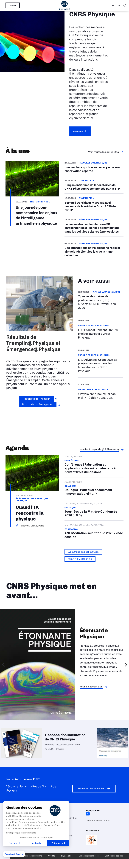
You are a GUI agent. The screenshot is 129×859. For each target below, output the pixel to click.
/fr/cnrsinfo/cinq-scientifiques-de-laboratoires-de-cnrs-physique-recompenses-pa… (93, 184)
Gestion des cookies (114, 856)
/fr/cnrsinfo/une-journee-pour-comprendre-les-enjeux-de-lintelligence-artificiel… (32, 193)
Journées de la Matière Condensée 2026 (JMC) (93, 509)
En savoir (78, 131)
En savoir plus (100, 300)
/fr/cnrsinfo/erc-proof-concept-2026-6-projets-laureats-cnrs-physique (100, 329)
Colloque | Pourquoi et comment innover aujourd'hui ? (93, 488)
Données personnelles (88, 856)
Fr (113, 5)
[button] (14, 854)
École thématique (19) (80, 559)
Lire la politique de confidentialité (21, 833)
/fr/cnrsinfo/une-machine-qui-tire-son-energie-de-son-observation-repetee (93, 168)
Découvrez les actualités (91, 788)
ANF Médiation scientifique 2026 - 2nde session (93, 531)
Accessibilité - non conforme (29, 856)
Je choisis (36, 843)
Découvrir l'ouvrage (91, 710)
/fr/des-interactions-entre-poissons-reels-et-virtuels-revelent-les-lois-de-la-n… (93, 249)
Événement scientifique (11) (83, 552)
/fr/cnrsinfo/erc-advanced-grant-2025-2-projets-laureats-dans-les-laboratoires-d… (100, 360)
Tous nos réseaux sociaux (98, 820)
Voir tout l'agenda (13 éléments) (99, 449)
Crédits (51, 856)
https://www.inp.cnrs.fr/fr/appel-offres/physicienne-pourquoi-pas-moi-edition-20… (100, 391)
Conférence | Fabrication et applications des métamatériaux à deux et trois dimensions (93, 466)
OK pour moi (58, 843)
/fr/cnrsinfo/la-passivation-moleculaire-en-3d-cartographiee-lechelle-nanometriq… (93, 225)
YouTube (87, 813)
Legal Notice (67, 856)
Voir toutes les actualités (103, 152)
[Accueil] (64, 5)
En (119, 5)
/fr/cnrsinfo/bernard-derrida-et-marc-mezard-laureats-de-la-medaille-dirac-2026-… (93, 204)
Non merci (14, 843)
